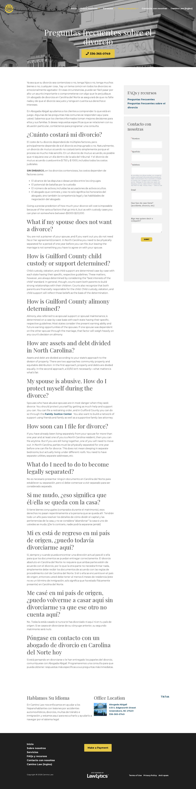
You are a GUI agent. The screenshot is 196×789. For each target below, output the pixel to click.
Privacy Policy (150, 775)
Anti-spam (163, 775)
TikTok (165, 696)
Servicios (108, 8)
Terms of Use (135, 775)
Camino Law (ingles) (182, 8)
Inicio (74, 8)
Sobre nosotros (88, 8)
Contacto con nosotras (154, 8)
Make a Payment (98, 747)
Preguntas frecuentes (141, 99)
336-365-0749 (100, 53)
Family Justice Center (58, 414)
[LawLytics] (98, 775)
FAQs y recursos (127, 8)
